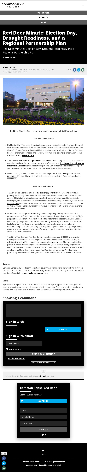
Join (43, 22)
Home (5, 67)
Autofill (43, 401)
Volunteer (43, 13)
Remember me (15, 349)
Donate (43, 17)
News (12, 67)
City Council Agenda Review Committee (37, 160)
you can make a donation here (34, 273)
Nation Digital (55, 465)
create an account (16, 358)
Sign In (63, 329)
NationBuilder (41, 465)
